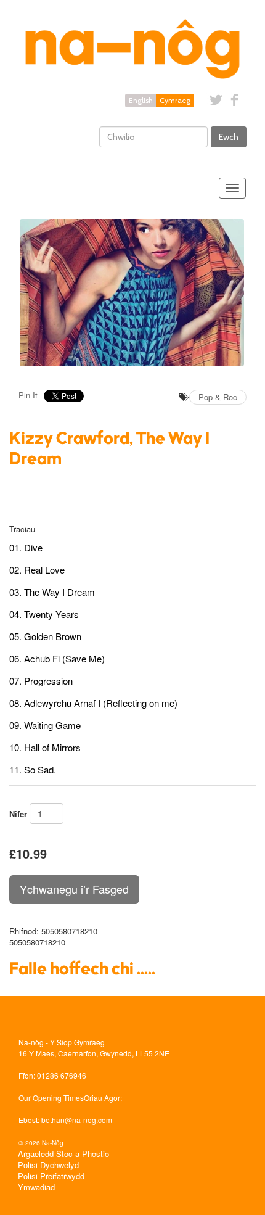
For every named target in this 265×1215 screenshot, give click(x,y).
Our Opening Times (51, 1097)
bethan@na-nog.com (76, 1119)
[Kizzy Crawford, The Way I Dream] (132, 292)
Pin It (28, 395)
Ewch (228, 136)
